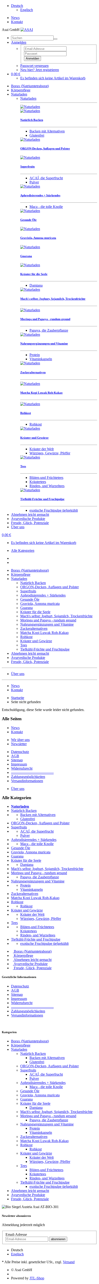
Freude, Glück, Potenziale (30, 523)
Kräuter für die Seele (35, 612)
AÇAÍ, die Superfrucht (46, 178)
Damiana (36, 285)
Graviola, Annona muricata (40, 604)
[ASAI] (26, 30)
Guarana (26, 608)
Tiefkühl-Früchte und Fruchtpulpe (45, 649)
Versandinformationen (27, 781)
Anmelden (32, 58)
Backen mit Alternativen (47, 131)
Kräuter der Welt (41, 449)
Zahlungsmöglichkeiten (28, 777)
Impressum (19, 764)
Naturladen (19, 94)
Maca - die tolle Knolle (46, 207)
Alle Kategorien (22, 550)
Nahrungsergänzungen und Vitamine (47, 624)
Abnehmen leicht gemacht (30, 514)
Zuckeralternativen (33, 628)
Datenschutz (20, 752)
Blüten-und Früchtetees (46, 478)
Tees (23, 645)
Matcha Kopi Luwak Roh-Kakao (44, 633)
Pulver (34, 182)
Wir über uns (20, 740)
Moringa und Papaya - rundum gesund (48, 620)
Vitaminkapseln (40, 359)
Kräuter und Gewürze (36, 641)
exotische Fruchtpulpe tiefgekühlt (53, 510)
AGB (15, 756)
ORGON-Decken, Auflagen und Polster (49, 587)
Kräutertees (37, 482)
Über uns (17, 527)
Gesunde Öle (29, 599)
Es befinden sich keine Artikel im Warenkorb (52, 78)
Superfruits (28, 591)
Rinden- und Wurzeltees (46, 486)
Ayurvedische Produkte (28, 519)
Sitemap (17, 760)
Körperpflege (20, 90)
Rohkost (35, 424)
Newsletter (19, 744)
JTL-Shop (36, 1278)
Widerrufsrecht (21, 768)
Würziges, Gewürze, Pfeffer (49, 453)
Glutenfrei (36, 135)
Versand (69, 1262)
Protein (34, 355)
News (15, 18)
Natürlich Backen (33, 583)
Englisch (26, 10)
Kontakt (17, 22)
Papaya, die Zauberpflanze (48, 330)
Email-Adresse (16, 1234)
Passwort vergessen (34, 66)
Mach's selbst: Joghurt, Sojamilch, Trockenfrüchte (56, 616)
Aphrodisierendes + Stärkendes (43, 595)
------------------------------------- (32, 772)
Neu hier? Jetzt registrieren (39, 70)
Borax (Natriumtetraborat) (30, 86)
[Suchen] (55, 39)
